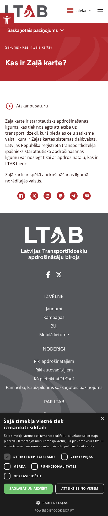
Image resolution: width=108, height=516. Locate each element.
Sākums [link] (12, 47)
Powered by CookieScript (54, 510)
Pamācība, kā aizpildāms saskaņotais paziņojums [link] (54, 387)
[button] (54, 502)
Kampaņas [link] (54, 317)
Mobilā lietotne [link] (54, 334)
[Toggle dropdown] (62, 30)
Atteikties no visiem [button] (79, 488)
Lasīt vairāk (85, 446)
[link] (7, 20)
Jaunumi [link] (54, 309)
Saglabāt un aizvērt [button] (28, 488)
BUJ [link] (54, 326)
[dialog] (54, 464)
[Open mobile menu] (100, 11)
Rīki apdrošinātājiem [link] (54, 361)
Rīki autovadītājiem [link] (54, 370)
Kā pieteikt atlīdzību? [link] (54, 379)
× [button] (102, 419)
